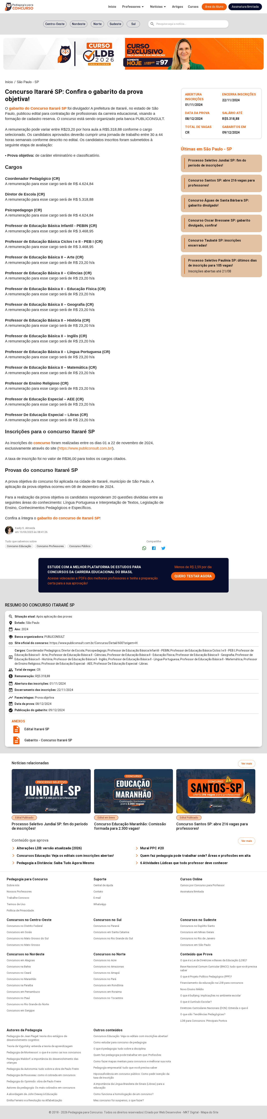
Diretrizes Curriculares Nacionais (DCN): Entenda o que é (214, 1008)
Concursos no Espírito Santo (197, 925)
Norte (97, 24)
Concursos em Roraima (107, 991)
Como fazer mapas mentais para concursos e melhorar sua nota (132, 1061)
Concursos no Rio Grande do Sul (113, 938)
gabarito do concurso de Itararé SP (68, 518)
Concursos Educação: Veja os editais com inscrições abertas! (130, 1036)
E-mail (97, 897)
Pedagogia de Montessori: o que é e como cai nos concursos (44, 1052)
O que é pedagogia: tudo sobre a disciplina (119, 1048)
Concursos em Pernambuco (23, 991)
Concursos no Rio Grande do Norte (28, 1004)
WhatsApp (99, 904)
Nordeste (78, 24)
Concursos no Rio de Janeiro (197, 938)
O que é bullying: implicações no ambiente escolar (210, 995)
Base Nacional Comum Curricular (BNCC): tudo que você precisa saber (218, 968)
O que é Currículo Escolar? (196, 1001)
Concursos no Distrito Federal (25, 925)
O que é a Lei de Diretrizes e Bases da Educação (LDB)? (213, 960)
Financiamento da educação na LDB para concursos (211, 982)
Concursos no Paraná (106, 925)
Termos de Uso (16, 904)
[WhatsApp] (144, 548)
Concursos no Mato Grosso (23, 944)
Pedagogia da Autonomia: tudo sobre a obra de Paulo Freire (43, 1068)
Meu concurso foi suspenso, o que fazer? (118, 1100)
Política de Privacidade (20, 910)
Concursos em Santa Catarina (111, 932)
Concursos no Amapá (106, 972)
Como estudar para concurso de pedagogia (119, 1042)
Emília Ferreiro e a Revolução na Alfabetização (34, 1100)
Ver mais (246, 763)
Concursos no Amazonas (108, 966)
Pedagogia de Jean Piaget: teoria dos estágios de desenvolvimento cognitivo (37, 1038)
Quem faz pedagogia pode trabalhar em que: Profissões (127, 1054)
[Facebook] (154, 548)
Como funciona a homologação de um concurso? (123, 1094)
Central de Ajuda (103, 885)
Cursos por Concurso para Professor (202, 885)
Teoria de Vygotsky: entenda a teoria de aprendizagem (40, 1046)
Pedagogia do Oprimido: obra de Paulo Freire (34, 1081)
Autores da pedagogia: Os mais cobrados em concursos (41, 1087)
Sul (133, 24)
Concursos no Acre (104, 960)
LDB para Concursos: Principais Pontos (203, 1020)
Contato (98, 891)
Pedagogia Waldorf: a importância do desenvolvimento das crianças (42, 1060)
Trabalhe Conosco (18, 897)
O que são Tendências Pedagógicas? (202, 1014)
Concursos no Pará (104, 979)
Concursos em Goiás (19, 932)
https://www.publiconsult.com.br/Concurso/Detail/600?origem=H (93, 643)
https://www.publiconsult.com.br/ (85, 448)
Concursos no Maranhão (21, 979)
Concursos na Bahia (19, 966)
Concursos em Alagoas (21, 960)
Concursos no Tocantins (108, 998)
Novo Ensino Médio (192, 989)
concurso (41, 443)
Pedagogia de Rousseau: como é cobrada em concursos (41, 1075)
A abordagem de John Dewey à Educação (32, 1094)
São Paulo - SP (28, 82)
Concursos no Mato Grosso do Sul (28, 938)
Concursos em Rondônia (108, 985)
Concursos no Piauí (18, 998)
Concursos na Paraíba (20, 985)
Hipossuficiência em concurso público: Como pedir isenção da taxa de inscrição (131, 1075)
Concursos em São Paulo (195, 944)
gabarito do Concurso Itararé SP (38, 108)
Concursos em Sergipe (20, 1010)
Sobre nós (13, 885)
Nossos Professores (19, 891)
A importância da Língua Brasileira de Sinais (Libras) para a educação (128, 1085)
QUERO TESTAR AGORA (193, 576)
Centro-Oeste (54, 24)
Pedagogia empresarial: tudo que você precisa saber (125, 1067)
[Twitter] (163, 548)
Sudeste (115, 24)
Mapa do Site (209, 1112)
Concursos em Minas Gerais (197, 932)
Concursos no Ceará (19, 972)
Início (9, 82)
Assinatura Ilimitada (192, 891)
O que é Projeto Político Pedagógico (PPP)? (206, 976)
